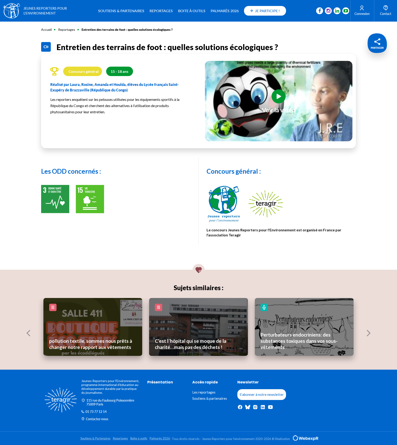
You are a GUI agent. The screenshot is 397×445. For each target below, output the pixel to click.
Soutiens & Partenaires (121, 11)
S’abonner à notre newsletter (262, 394)
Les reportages (204, 392)
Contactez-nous (97, 419)
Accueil (46, 29)
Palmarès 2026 (225, 11)
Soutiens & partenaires (209, 398)
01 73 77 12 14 (96, 412)
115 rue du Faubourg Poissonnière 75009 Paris (110, 402)
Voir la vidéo (278, 110)
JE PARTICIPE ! (267, 11)
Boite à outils (191, 11)
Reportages (161, 11)
